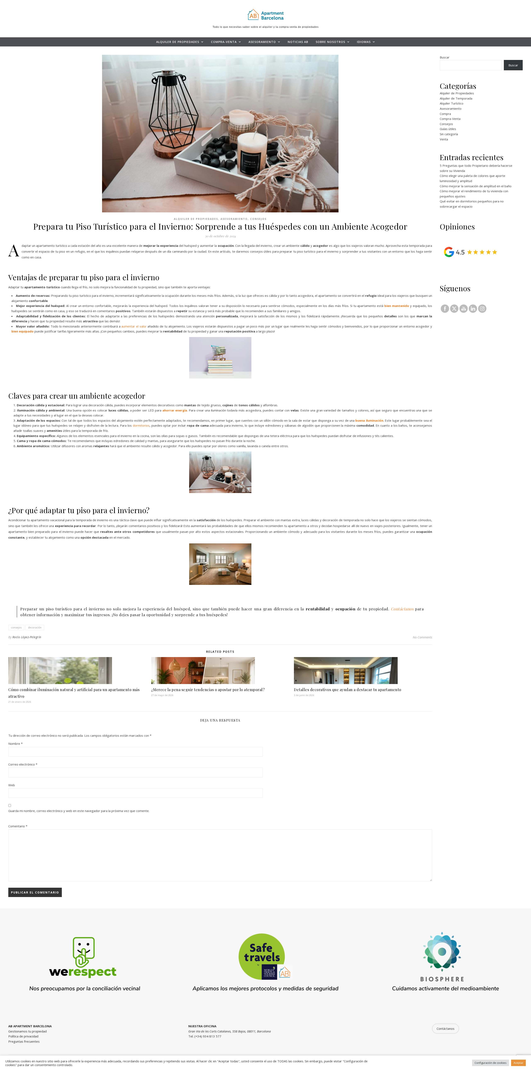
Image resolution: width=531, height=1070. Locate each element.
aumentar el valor (133, 326)
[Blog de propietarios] (265, 14)
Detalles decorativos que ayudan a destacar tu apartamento (347, 689)
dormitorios (141, 425)
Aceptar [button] (518, 1063)
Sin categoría (449, 134)
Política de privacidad (23, 1036)
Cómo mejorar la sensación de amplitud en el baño (476, 186)
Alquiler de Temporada (456, 98)
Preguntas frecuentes (24, 1041)
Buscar (444, 57)
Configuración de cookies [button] (491, 1063)
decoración (34, 627)
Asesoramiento (262, 42)
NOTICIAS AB (298, 42)
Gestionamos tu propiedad (27, 1031)
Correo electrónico (22, 764)
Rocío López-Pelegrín (26, 637)
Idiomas (364, 42)
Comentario (17, 826)
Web (11, 785)
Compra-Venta (224, 42)
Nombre (15, 743)
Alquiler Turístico (451, 103)
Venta (444, 139)
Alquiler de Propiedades (177, 42)
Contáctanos (402, 608)
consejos (16, 627)
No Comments (422, 637)
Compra (445, 114)
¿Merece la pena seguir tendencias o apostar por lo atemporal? (208, 689)
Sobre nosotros (330, 42)
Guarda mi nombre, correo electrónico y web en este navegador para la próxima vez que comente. (78, 811)
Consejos (258, 219)
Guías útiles (448, 129)
